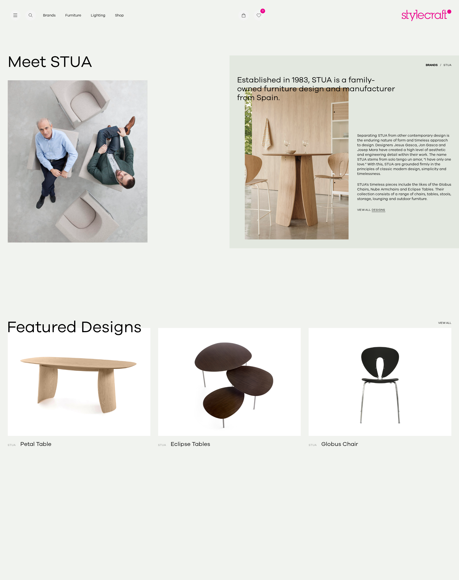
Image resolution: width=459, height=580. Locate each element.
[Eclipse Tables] (229, 382)
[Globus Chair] (380, 382)
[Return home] (426, 15)
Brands (49, 15)
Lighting (98, 15)
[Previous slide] (30, 382)
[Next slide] (429, 382)
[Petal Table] (79, 382)
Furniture (73, 15)
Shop (119, 15)
